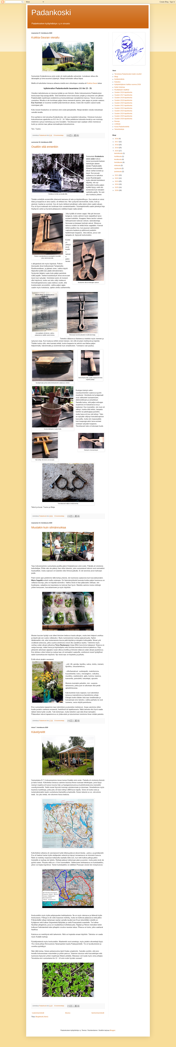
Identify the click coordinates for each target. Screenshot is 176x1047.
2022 (117, 178)
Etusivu (67, 1013)
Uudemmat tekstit (38, 1013)
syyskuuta (118, 168)
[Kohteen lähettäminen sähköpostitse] (68, 135)
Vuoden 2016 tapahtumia (123, 92)
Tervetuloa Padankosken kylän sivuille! (128, 74)
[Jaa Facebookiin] (75, 135)
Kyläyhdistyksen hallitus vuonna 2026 (127, 84)
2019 (117, 148)
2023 (117, 181)
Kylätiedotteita (119, 79)
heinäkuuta (118, 162)
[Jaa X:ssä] (73, 135)
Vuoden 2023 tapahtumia (123, 111)
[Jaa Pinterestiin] (77, 135)
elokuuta (117, 165)
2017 (117, 142)
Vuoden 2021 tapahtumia (123, 105)
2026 (117, 190)
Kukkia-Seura (92, 83)
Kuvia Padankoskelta (121, 127)
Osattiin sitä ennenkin (44, 146)
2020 (117, 151)
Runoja (117, 121)
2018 (117, 145)
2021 (117, 175)
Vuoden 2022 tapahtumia (123, 108)
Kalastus (117, 82)
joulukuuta (118, 171)
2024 (117, 184)
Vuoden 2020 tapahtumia (123, 103)
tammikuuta (118, 153)
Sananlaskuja (119, 129)
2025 (117, 187)
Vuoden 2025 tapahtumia (123, 116)
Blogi (116, 77)
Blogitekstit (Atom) (42, 1017)
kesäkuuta (118, 159)
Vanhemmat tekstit (97, 1013)
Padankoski (51, 12)
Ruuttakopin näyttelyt (121, 90)
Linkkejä (117, 124)
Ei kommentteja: (59, 135)
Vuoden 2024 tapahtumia (123, 113)
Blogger (112, 1030)
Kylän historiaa (119, 87)
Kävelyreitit (38, 732)
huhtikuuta (118, 156)
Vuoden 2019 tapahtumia (123, 100)
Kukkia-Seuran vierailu (45, 37)
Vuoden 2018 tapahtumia (123, 98)
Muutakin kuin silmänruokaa (48, 527)
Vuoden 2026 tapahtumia (123, 119)
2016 (117, 139)
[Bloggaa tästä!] (70, 135)
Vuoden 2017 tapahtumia (123, 95)
